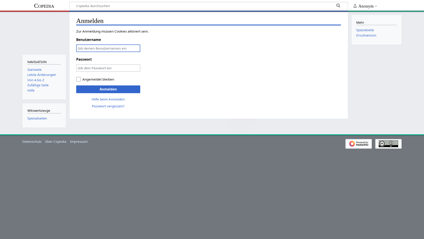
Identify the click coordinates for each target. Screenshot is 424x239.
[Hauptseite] (44, 32)
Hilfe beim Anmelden (108, 99)
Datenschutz (32, 141)
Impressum (79, 141)
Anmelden (108, 89)
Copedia (44, 5)
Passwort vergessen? (108, 106)
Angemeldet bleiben (98, 79)
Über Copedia (55, 141)
